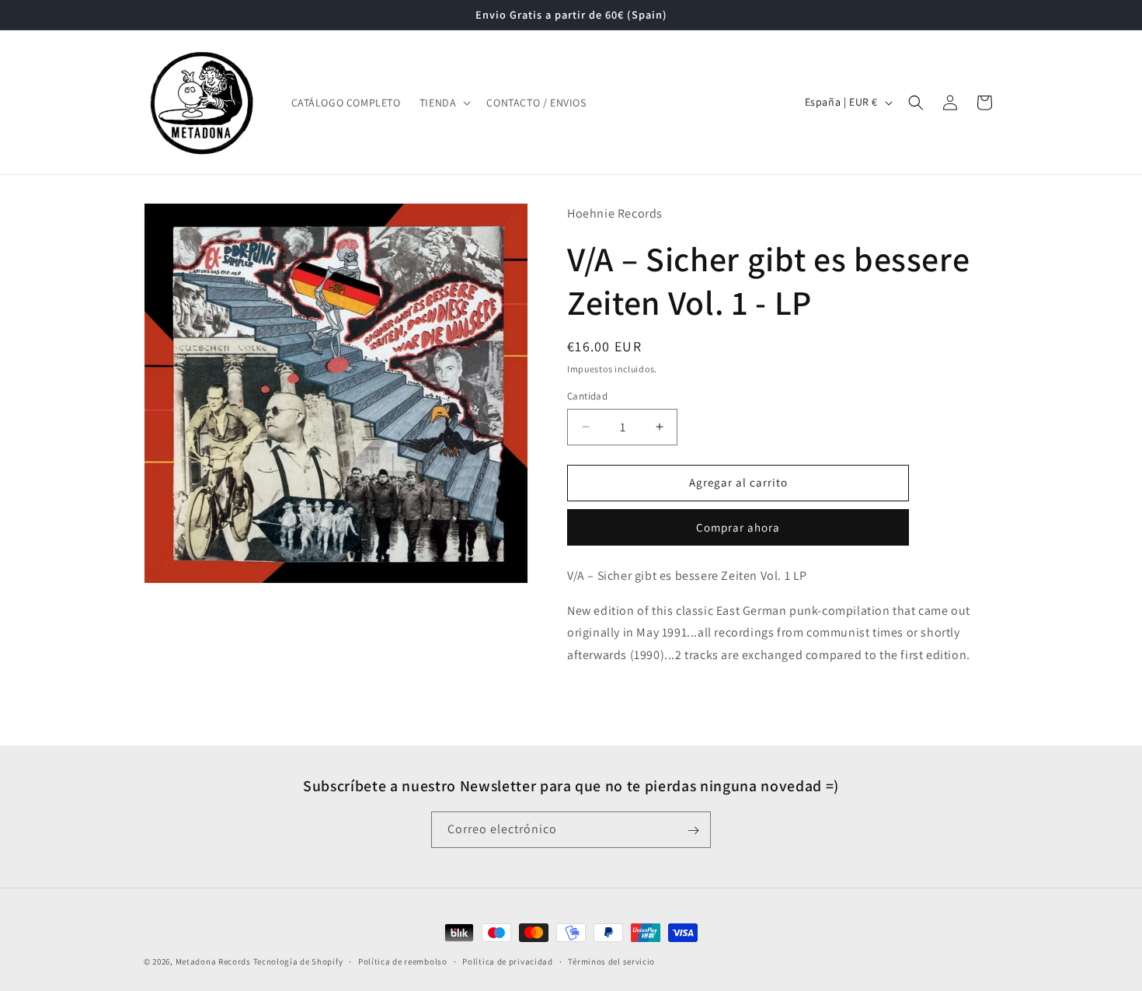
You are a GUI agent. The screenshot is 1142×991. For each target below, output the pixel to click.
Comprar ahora (738, 527)
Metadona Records (213, 961)
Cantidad (587, 396)
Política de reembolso (402, 960)
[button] (444, 102)
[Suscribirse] (693, 830)
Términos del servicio (611, 960)
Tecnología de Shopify (298, 961)
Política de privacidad (507, 960)
